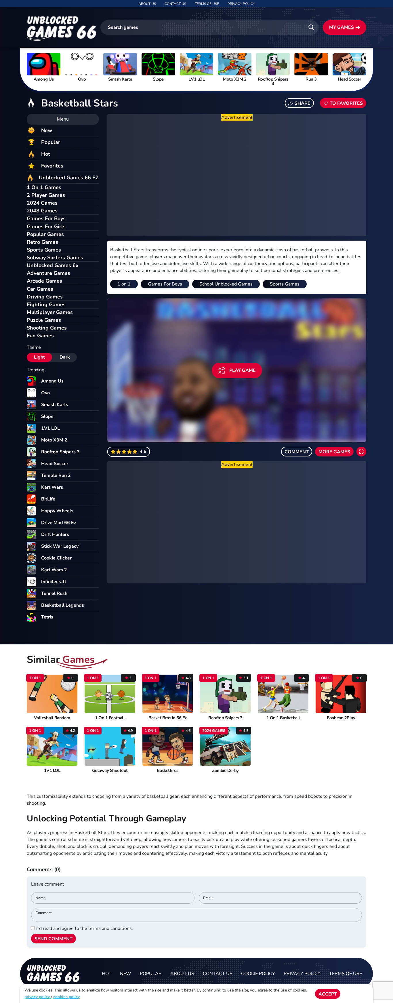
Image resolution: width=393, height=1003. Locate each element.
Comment (297, 452)
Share (302, 103)
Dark (65, 357)
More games (334, 452)
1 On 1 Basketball (283, 718)
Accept (327, 994)
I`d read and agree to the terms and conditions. (84, 928)
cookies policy (66, 997)
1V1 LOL (52, 770)
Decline (357, 994)
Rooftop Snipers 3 (225, 718)
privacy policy (37, 997)
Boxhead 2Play (341, 718)
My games (341, 27)
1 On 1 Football (110, 718)
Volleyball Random (52, 718)
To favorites (346, 103)
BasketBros (167, 770)
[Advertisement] (236, 178)
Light (39, 357)
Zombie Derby (225, 770)
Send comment (54, 939)
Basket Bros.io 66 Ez (167, 718)
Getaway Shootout (110, 770)
